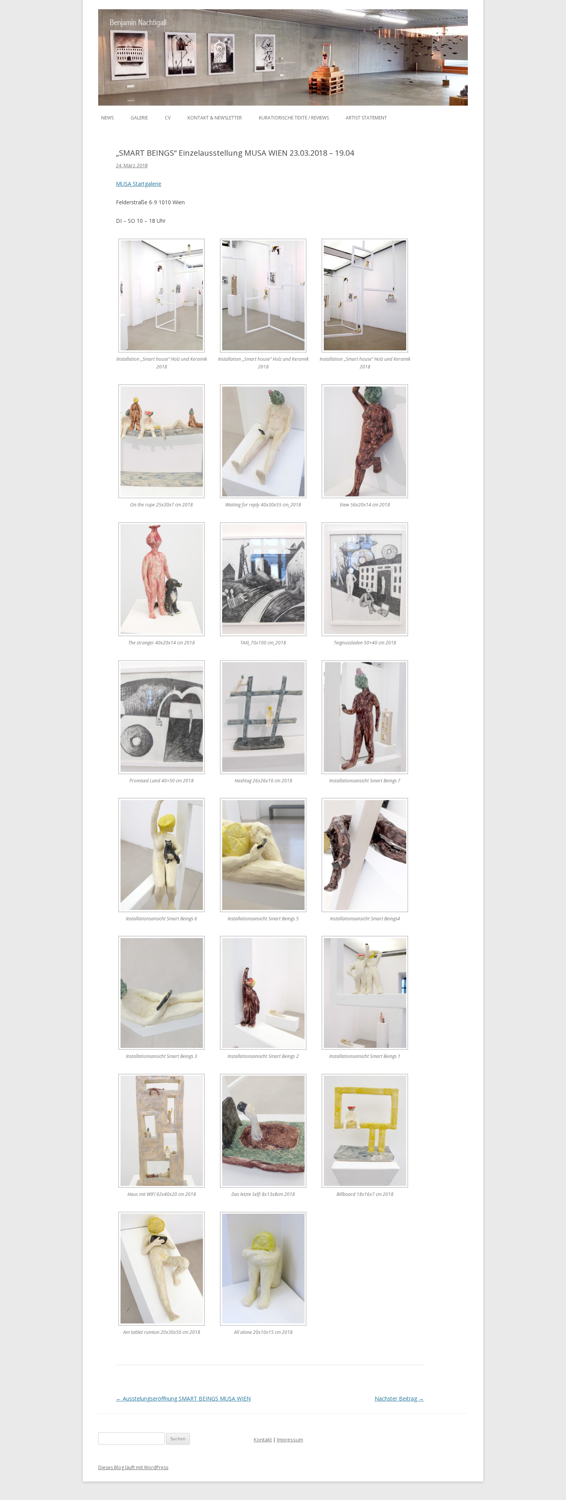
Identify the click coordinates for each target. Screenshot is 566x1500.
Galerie (139, 117)
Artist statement (366, 117)
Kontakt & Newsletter (215, 117)
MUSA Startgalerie (138, 183)
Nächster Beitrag (399, 1398)
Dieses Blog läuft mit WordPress (133, 1467)
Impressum (290, 1439)
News (107, 117)
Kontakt (263, 1439)
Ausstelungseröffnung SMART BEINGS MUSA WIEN (183, 1398)
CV (168, 117)
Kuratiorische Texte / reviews (294, 117)
